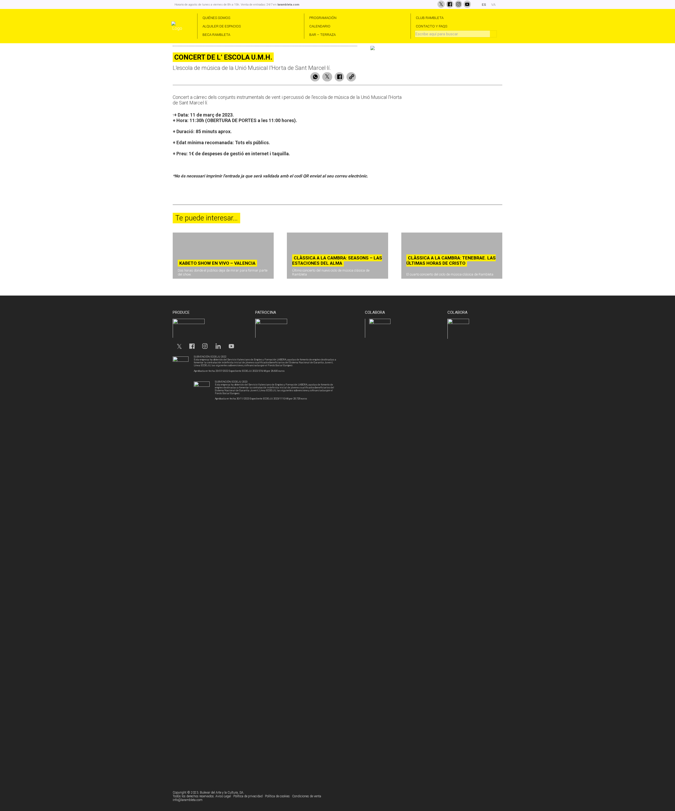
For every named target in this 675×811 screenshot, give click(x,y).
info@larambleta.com (187, 800)
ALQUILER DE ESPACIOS (221, 26)
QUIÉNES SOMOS (216, 18)
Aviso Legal (223, 796)
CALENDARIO (319, 26)
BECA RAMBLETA (216, 34)
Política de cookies (277, 796)
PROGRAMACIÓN (322, 18)
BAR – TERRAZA (322, 34)
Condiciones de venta (306, 796)
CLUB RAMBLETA (429, 18)
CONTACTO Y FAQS (431, 26)
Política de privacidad (248, 796)
